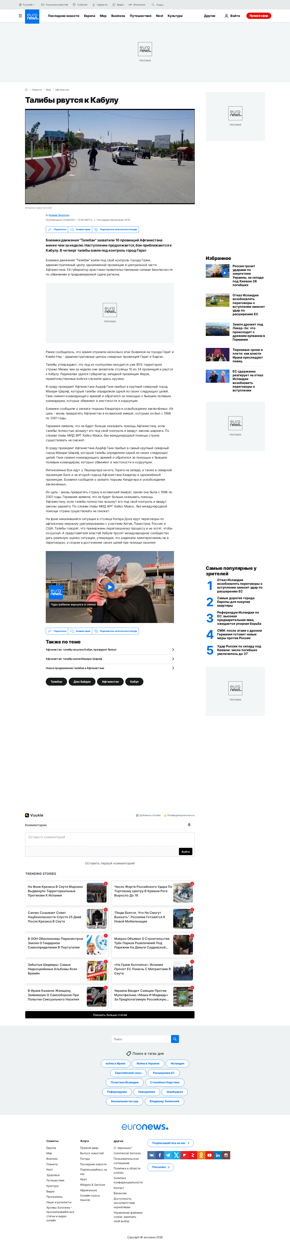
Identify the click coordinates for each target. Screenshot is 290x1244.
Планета (52, 1164)
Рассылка (159, 1167)
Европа (89, 16)
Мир (103, 16)
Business (118, 16)
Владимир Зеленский (164, 1101)
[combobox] (173, 5)
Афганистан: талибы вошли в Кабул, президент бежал (81, 649)
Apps (83, 1179)
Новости (37, 90)
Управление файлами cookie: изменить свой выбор (128, 1217)
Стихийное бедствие (165, 1082)
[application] (110, 156)
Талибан (56, 681)
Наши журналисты (59, 1202)
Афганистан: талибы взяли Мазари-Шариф (74, 658)
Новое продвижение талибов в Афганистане (75, 668)
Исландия (177, 1063)
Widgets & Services (92, 1184)
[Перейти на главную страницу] (32, 16)
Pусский (27, 4)
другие (118, 1141)
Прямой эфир (259, 15)
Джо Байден (82, 681)
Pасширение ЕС (164, 1073)
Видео (50, 1191)
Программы (54, 1197)
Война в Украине (148, 1063)
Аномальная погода (124, 1101)
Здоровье (53, 1175)
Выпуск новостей (92, 1153)
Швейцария (175, 1092)
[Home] (26, 89)
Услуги (84, 1141)
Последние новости (63, 16)
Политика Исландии (125, 1082)
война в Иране (115, 1063)
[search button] (153, 5)
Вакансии (120, 1193)
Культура (175, 16)
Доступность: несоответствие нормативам (124, 1203)
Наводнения (146, 1092)
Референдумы (117, 1092)
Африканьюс (88, 1190)
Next (159, 16)
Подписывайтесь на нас (168, 1143)
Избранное (218, 258)
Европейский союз (128, 1073)
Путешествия (140, 16)
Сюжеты (52, 1141)
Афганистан (62, 90)
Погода (85, 1158)
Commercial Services (127, 1153)
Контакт (119, 1187)
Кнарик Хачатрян (59, 215)
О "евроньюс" (123, 1147)
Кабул (134, 681)
